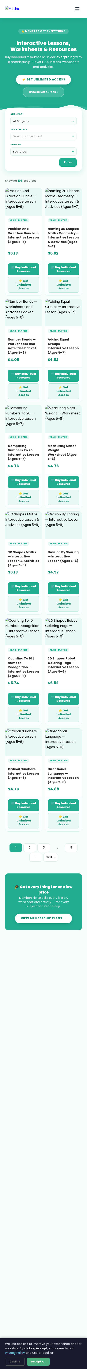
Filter (68, 162)
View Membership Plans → (43, 918)
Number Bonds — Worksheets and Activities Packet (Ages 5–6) (22, 346)
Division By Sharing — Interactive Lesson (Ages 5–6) (63, 556)
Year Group (18, 129)
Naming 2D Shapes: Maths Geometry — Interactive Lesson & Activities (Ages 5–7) (63, 237)
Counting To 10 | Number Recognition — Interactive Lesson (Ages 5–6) (23, 667)
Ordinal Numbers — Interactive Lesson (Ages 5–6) (23, 773)
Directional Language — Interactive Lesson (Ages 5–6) (63, 775)
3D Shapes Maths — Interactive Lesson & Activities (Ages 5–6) (23, 558)
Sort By (16, 144)
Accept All (38, 1361)
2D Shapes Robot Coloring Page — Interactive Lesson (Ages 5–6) (63, 665)
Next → (51, 857)
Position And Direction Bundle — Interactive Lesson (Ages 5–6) (23, 235)
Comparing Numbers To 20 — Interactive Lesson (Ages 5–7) (23, 452)
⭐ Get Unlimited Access (23, 284)
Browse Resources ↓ (43, 92)
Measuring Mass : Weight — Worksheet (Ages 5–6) (62, 452)
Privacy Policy (15, 1353)
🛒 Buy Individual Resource (23, 269)
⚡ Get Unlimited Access (43, 80)
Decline (15, 1361)
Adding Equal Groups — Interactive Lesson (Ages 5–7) (63, 346)
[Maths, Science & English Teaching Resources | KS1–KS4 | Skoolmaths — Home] (17, 9)
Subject (16, 114)
